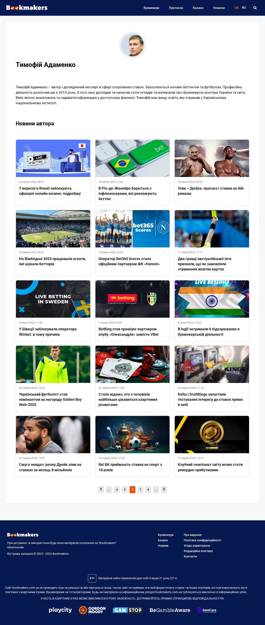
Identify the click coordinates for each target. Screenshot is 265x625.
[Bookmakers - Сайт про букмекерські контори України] (25, 8)
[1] (101, 489)
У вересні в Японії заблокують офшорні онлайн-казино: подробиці (50, 191)
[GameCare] (206, 610)
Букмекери (151, 8)
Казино (198, 8)
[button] (255, 8)
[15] (164, 489)
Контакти (190, 556)
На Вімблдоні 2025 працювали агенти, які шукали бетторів (52, 261)
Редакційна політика (198, 551)
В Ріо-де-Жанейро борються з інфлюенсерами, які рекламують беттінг (128, 193)
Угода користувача (197, 545)
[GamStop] (128, 610)
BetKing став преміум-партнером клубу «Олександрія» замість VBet (129, 331)
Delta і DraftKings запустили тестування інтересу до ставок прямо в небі (210, 399)
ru (244, 8)
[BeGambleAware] (170, 610)
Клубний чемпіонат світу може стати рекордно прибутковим (210, 467)
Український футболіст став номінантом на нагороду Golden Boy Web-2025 (50, 399)
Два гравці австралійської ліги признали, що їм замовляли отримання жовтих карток (204, 264)
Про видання (193, 535)
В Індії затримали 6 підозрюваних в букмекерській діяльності (209, 331)
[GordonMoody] (92, 610)
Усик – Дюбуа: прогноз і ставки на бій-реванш (211, 191)
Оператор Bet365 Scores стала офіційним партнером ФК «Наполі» (129, 261)
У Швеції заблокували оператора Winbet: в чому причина (48, 331)
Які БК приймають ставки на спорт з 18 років (130, 467)
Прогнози (176, 8)
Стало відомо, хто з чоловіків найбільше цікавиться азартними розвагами (128, 399)
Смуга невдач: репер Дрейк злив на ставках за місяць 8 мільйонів (50, 467)
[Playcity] (60, 610)
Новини (219, 8)
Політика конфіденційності (202, 540)
